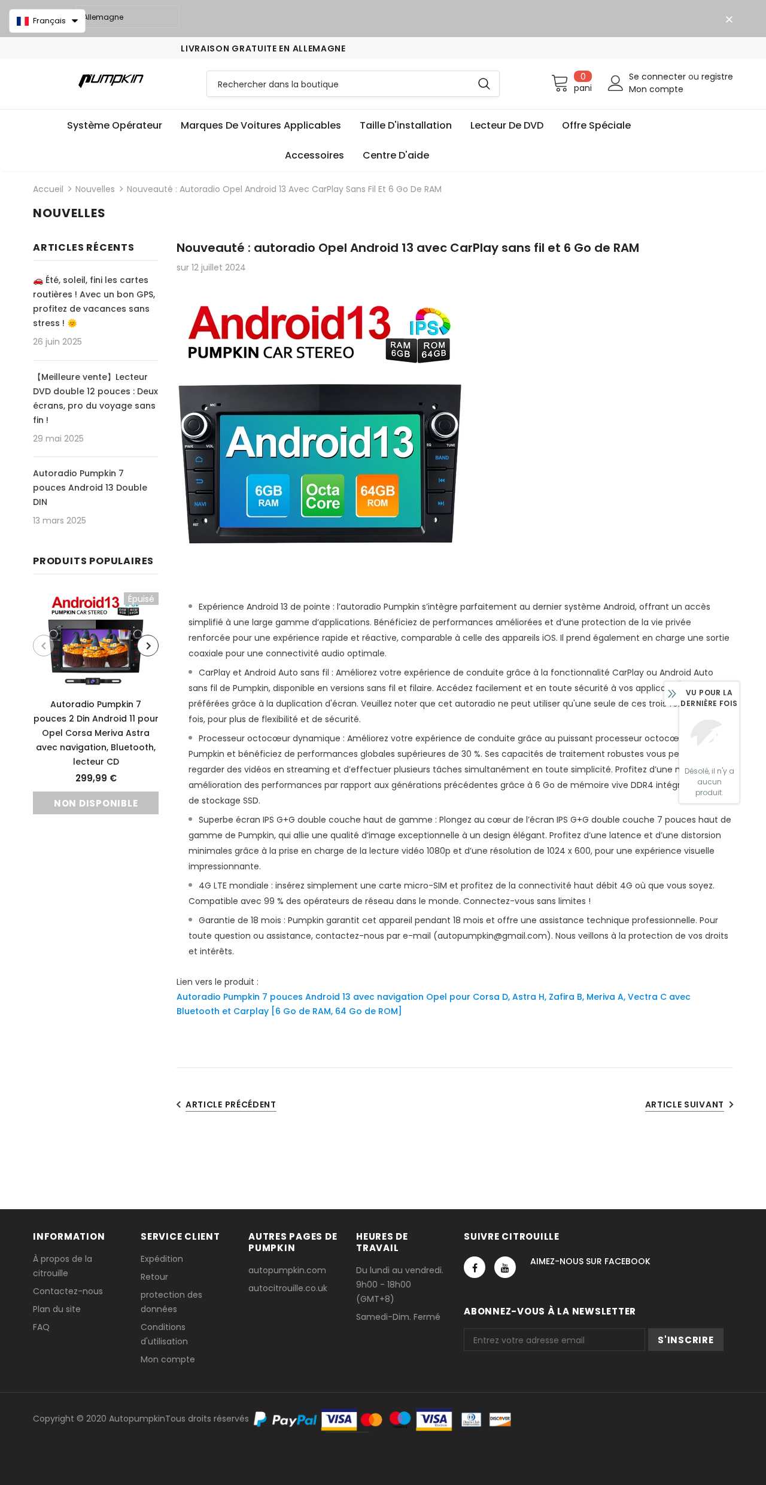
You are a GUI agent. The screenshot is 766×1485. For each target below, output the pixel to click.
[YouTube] (505, 1267)
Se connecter (658, 77)
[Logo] (111, 80)
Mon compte (656, 89)
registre (717, 77)
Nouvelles (95, 189)
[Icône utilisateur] (615, 83)
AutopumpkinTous (147, 1419)
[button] (47, 21)
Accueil (48, 189)
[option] (96, 703)
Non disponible (96, 803)
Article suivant (685, 1104)
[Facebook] (474, 1267)
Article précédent (231, 1104)
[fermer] (729, 20)
